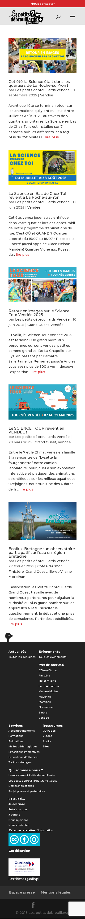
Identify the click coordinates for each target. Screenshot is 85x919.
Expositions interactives (23, 752)
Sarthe (43, 712)
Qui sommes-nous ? (25, 770)
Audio (47, 741)
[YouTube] (56, 906)
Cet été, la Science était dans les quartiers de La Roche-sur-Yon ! (39, 83)
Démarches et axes (21, 785)
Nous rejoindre (18, 820)
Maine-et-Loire (48, 691)
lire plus (52, 137)
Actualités (17, 651)
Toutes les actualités (21, 657)
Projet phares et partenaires (26, 791)
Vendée (46, 95)
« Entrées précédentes (28, 639)
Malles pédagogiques (22, 746)
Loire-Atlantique (49, 686)
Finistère (16, 571)
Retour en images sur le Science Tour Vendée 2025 (38, 313)
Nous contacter (43, 3)
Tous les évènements (52, 657)
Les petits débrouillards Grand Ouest (32, 780)
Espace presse (22, 892)
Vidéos (47, 736)
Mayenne (45, 696)
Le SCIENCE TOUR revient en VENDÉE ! (36, 430)
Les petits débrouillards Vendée (42, 90)
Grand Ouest (38, 325)
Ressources (53, 725)
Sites (46, 746)
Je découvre (16, 804)
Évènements (49, 651)
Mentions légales (56, 892)
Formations (15, 736)
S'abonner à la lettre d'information (30, 830)
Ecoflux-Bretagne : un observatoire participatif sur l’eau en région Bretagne (41, 553)
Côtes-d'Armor (49, 566)
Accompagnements (21, 730)
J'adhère (14, 814)
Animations (15, 741)
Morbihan (16, 577)
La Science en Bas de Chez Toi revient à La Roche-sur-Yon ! (37, 195)
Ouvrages (49, 730)
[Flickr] (45, 906)
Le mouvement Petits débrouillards (31, 775)
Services (15, 725)
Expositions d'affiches (22, 757)
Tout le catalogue (19, 762)
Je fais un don (17, 809)
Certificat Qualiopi (23, 879)
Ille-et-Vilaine (60, 571)
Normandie (46, 707)
